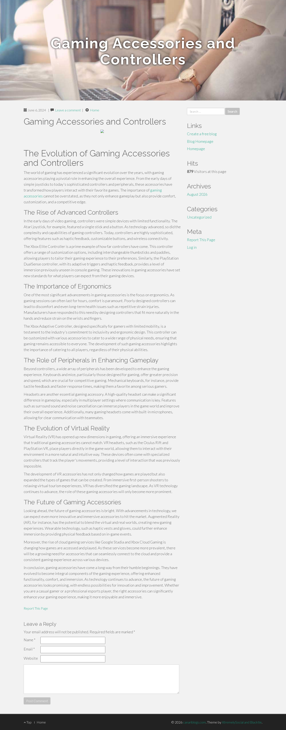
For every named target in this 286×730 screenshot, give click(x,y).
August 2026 (197, 194)
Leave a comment (68, 110)
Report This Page (36, 608)
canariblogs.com (194, 722)
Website (31, 658)
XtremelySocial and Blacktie (242, 722)
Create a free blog (202, 133)
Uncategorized (199, 217)
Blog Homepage (200, 141)
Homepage (196, 148)
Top (29, 722)
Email (29, 649)
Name (29, 639)
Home (94, 110)
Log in (192, 247)
